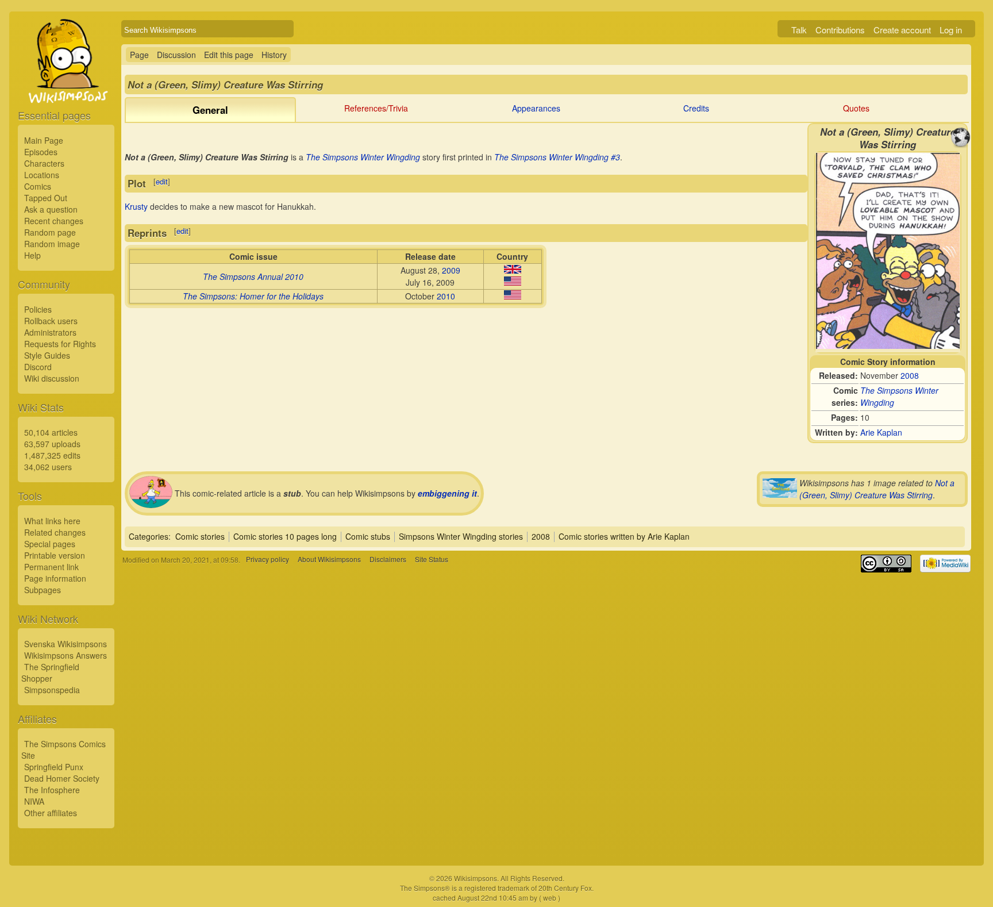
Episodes (40, 151)
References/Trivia (376, 108)
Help (32, 255)
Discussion (176, 54)
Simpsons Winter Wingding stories (461, 536)
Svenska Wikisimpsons (65, 643)
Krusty (136, 206)
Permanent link (51, 566)
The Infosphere (52, 789)
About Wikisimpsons (329, 559)
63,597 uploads (52, 443)
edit (162, 181)
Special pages (49, 543)
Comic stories (200, 536)
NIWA (34, 801)
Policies (38, 309)
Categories (148, 536)
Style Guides (47, 355)
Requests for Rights (60, 343)
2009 (451, 270)
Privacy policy (267, 559)
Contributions (840, 30)
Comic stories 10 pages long (285, 536)
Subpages (42, 589)
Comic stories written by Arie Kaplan (624, 536)
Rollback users (51, 320)
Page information (55, 578)
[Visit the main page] (66, 87)
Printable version (54, 555)
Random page (50, 232)
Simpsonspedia (52, 689)
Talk (799, 30)
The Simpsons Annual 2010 (253, 276)
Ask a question (51, 209)
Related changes (55, 532)
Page (139, 54)
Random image (52, 243)
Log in (951, 30)
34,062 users (48, 466)
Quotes (856, 108)
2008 (909, 375)
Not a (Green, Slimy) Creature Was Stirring (876, 489)
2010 (446, 296)
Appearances (536, 108)
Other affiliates (50, 812)
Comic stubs (367, 536)
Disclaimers (388, 559)
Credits (696, 108)
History (274, 54)
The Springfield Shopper (50, 672)
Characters (44, 163)
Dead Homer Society (61, 778)
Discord (38, 366)
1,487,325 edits (52, 455)
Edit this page (228, 54)
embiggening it (447, 493)
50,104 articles (51, 432)
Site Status (431, 559)
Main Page (43, 140)
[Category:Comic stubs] (150, 504)
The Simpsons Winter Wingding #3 (557, 157)
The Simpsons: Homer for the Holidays (253, 296)
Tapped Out (45, 197)
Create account (902, 30)
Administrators (50, 332)
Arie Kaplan (881, 432)
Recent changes (53, 220)
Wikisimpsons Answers (65, 655)
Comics (37, 186)
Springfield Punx (53, 767)
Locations (41, 174)
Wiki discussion (51, 378)
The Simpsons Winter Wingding (363, 157)
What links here (52, 520)
